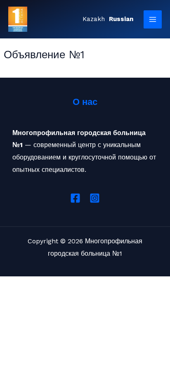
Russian (121, 19)
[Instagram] (95, 198)
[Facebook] (75, 198)
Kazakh (94, 19)
